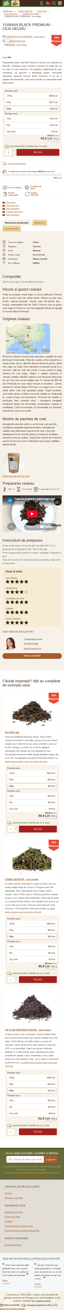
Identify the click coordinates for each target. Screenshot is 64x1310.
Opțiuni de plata (12, 1217)
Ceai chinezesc (13, 208)
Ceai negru (11, 202)
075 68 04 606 (31, 644)
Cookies (9, 1221)
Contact (8, 1193)
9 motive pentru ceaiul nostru (19, 1226)
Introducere (7, 11)
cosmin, (37, 1284)
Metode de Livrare (14, 1212)
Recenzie (40, 222)
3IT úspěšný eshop (41, 1301)
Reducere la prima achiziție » (13, 1309)
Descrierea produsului (16, 222)
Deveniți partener (13, 1245)
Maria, (5, 1280)
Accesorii (10, 228)
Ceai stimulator (12, 215)
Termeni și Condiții (14, 1198)
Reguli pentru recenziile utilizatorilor (22, 1230)
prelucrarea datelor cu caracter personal (31, 1176)
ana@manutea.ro (32, 648)
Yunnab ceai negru (14, 212)
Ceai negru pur (12, 205)
